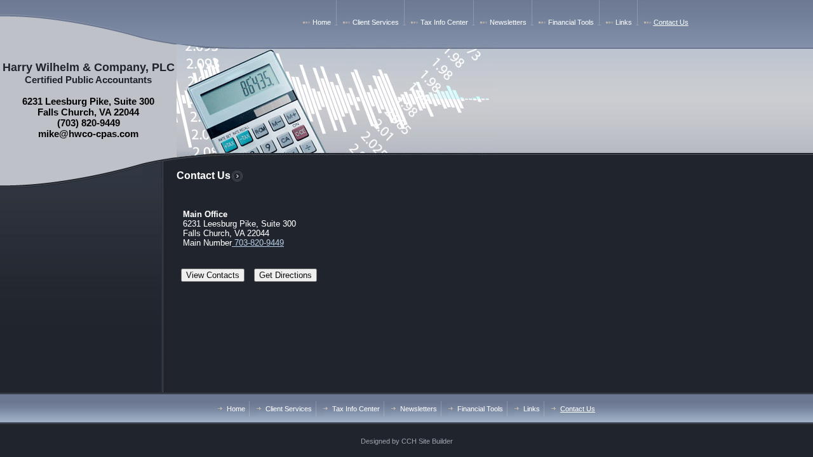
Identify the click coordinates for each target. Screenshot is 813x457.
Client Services (376, 22)
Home (321, 22)
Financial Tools (571, 22)
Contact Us (671, 22)
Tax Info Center (444, 22)
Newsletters (508, 22)
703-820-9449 (258, 243)
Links (623, 22)
